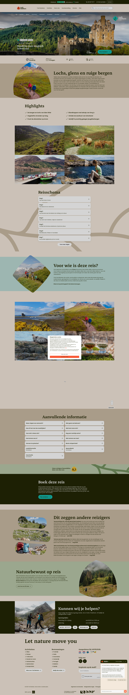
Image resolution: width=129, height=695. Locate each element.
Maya (121, 661)
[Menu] (123, 661)
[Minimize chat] (125, 661)
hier (66, 347)
